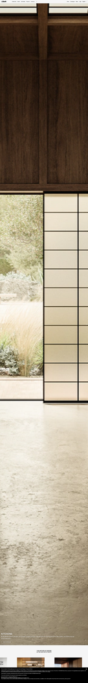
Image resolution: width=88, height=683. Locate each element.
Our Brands (23, 1)
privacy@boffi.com (13, 676)
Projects (28, 1)
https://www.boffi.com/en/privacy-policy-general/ (61, 678)
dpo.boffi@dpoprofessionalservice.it (22, 677)
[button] (1, 324)
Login (80, 1)
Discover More (7, 642)
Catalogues (72, 1)
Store (68, 1)
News (77, 1)
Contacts (32, 1)
